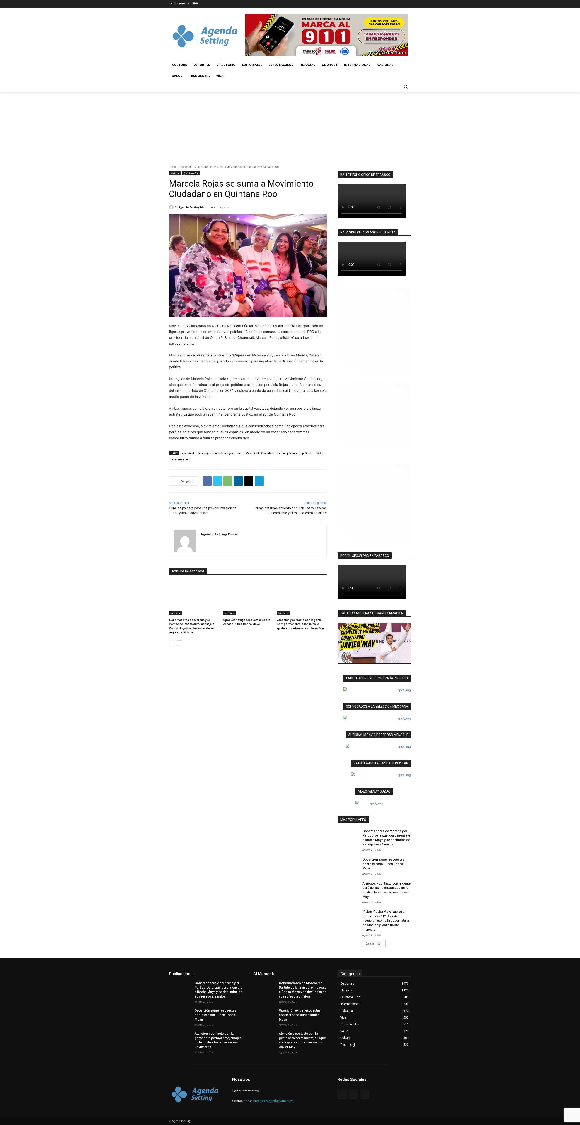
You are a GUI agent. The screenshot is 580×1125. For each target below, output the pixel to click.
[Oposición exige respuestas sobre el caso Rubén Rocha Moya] (248, 597)
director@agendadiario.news (273, 1101)
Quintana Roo (190, 173)
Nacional (185, 167)
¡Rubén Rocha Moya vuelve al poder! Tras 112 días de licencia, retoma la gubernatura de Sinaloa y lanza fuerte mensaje (385, 920)
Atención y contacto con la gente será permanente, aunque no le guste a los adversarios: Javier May (300, 624)
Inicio (172, 167)
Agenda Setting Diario (193, 207)
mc (239, 453)
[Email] (248, 481)
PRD (318, 453)
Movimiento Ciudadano (260, 453)
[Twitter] (399, 4)
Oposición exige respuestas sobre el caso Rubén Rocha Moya (383, 864)
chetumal (188, 453)
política (306, 453)
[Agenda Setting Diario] (172, 207)
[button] (405, 86)
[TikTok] (391, 4)
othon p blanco (288, 453)
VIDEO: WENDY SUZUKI (374, 791)
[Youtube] (407, 4)
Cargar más (372, 943)
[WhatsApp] (227, 481)
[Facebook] (383, 4)
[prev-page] (172, 643)
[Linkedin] (238, 481)
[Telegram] (259, 481)
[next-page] (179, 643)
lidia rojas (204, 453)
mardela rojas (224, 453)
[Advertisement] (290, 126)
